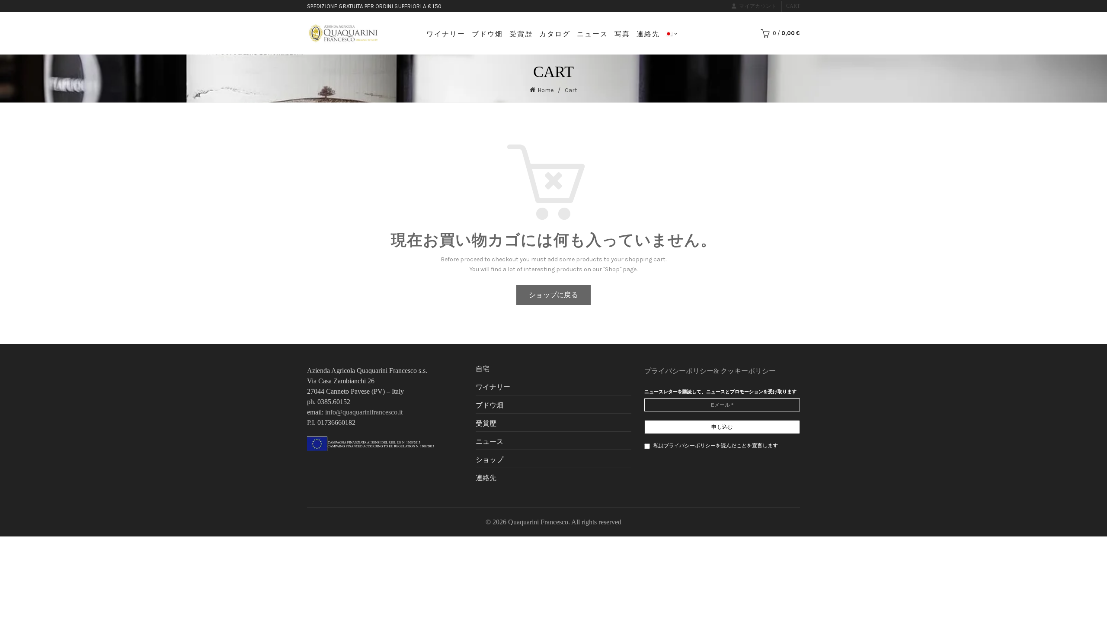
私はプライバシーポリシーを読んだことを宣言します (715, 446)
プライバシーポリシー (678, 371)
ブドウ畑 (487, 34)
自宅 (483, 369)
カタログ (554, 34)
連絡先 (648, 34)
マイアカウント (757, 6)
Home (546, 90)
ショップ (489, 459)
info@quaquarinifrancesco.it (364, 412)
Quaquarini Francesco (538, 522)
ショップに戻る (553, 295)
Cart (793, 6)
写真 (622, 34)
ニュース (592, 34)
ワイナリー (445, 34)
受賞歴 (521, 34)
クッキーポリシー (748, 371)
